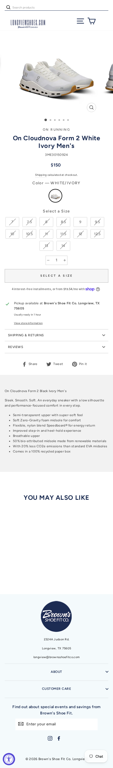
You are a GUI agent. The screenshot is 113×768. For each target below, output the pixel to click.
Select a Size (56, 211)
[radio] (55, 196)
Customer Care (56, 689)
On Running (56, 130)
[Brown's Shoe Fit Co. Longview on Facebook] (58, 738)
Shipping (41, 175)
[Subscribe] (21, 723)
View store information (28, 323)
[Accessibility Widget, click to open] (9, 759)
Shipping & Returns (26, 335)
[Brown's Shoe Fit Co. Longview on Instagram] (50, 738)
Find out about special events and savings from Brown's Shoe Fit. (56, 710)
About (56, 672)
